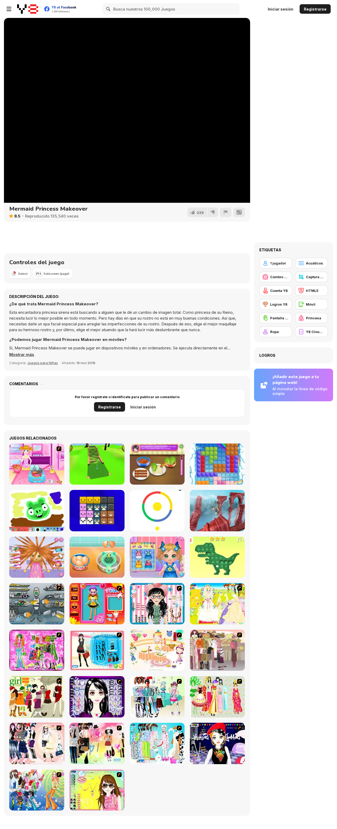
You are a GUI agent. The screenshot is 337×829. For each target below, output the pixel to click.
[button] (21, 355)
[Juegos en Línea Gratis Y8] (27, 9)
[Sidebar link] (9, 9)
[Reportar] (225, 212)
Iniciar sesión (280, 9)
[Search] (108, 9)
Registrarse (315, 9)
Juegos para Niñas (42, 363)
